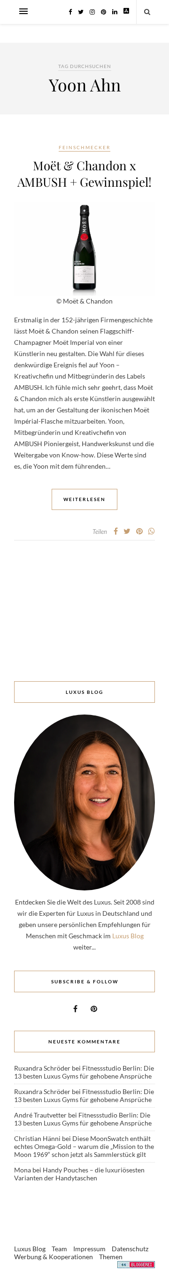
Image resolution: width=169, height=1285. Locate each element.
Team (59, 1249)
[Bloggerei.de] (136, 1266)
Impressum (89, 1249)
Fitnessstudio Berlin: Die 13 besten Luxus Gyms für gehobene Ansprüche (84, 1072)
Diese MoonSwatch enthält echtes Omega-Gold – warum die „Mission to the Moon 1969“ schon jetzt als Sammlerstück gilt (84, 1146)
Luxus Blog (128, 936)
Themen (111, 1257)
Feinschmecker (84, 147)
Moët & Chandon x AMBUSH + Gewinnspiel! (84, 173)
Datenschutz (130, 1249)
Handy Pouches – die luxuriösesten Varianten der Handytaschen (79, 1174)
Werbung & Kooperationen (53, 1257)
